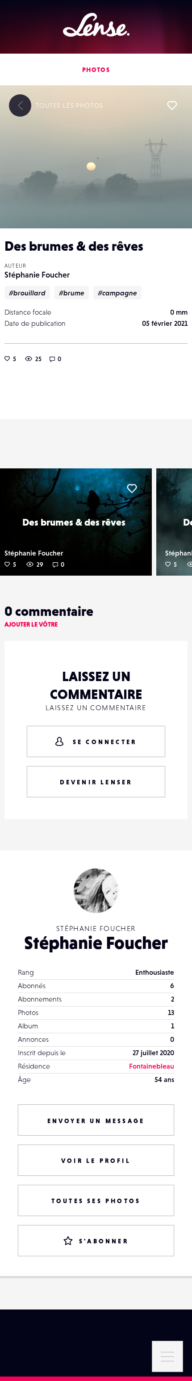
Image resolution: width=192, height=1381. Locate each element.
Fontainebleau (151, 1066)
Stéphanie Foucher (37, 274)
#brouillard (27, 293)
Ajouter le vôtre (31, 624)
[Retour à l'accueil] (96, 25)
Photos (96, 69)
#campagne (117, 293)
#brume (71, 293)
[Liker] (172, 105)
